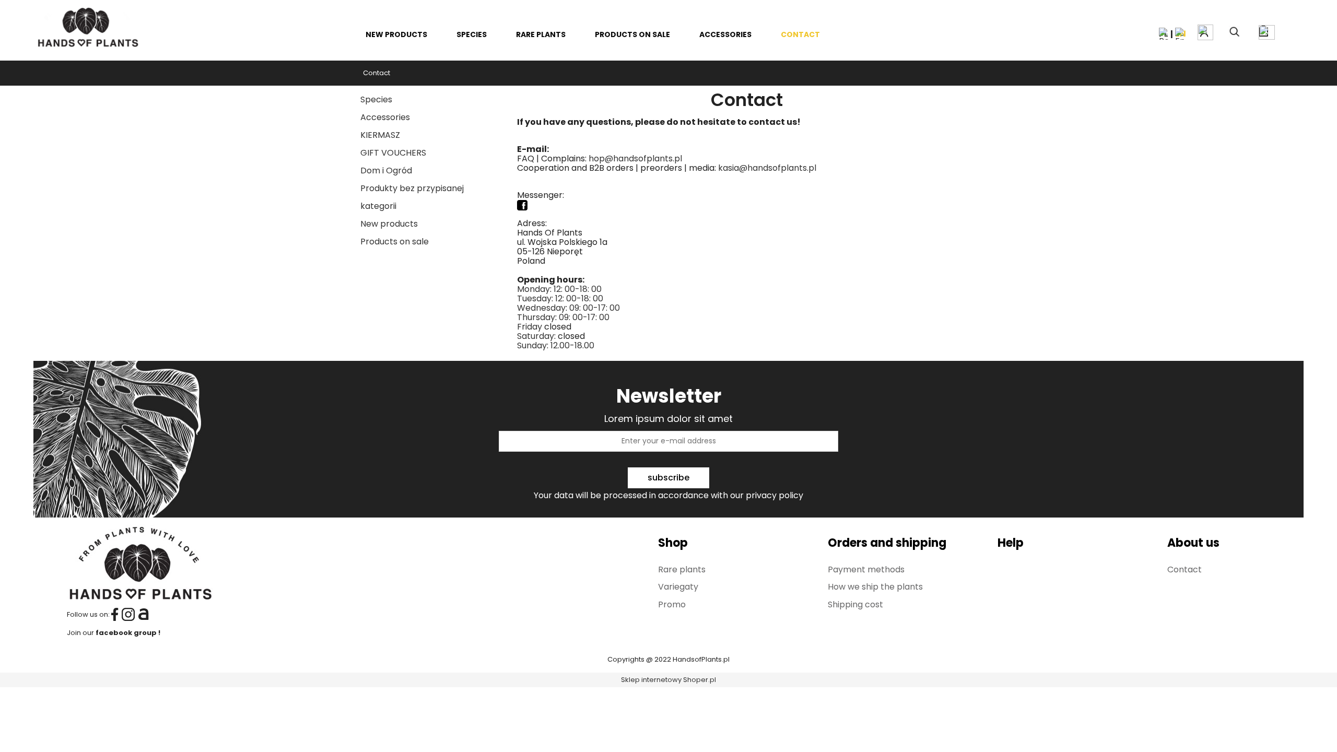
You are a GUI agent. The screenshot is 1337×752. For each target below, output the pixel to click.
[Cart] (1272, 31)
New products (389, 224)
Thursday (536, 317)
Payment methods (866, 569)
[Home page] (87, 25)
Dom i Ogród (386, 170)
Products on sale (394, 242)
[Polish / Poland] (1164, 33)
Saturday (535, 336)
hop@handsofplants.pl (635, 158)
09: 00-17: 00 (594, 308)
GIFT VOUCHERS (393, 153)
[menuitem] (396, 34)
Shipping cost (855, 604)
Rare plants (682, 569)
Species (376, 99)
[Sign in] (1205, 32)
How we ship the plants (875, 587)
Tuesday (534, 298)
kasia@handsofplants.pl (767, 168)
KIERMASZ (380, 135)
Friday (529, 327)
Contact (1184, 569)
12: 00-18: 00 (578, 289)
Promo (672, 604)
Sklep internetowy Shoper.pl (668, 680)
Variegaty (678, 587)
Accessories (385, 117)
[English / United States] (1180, 33)
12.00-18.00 (572, 345)
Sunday (532, 345)
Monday (533, 289)
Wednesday (541, 308)
